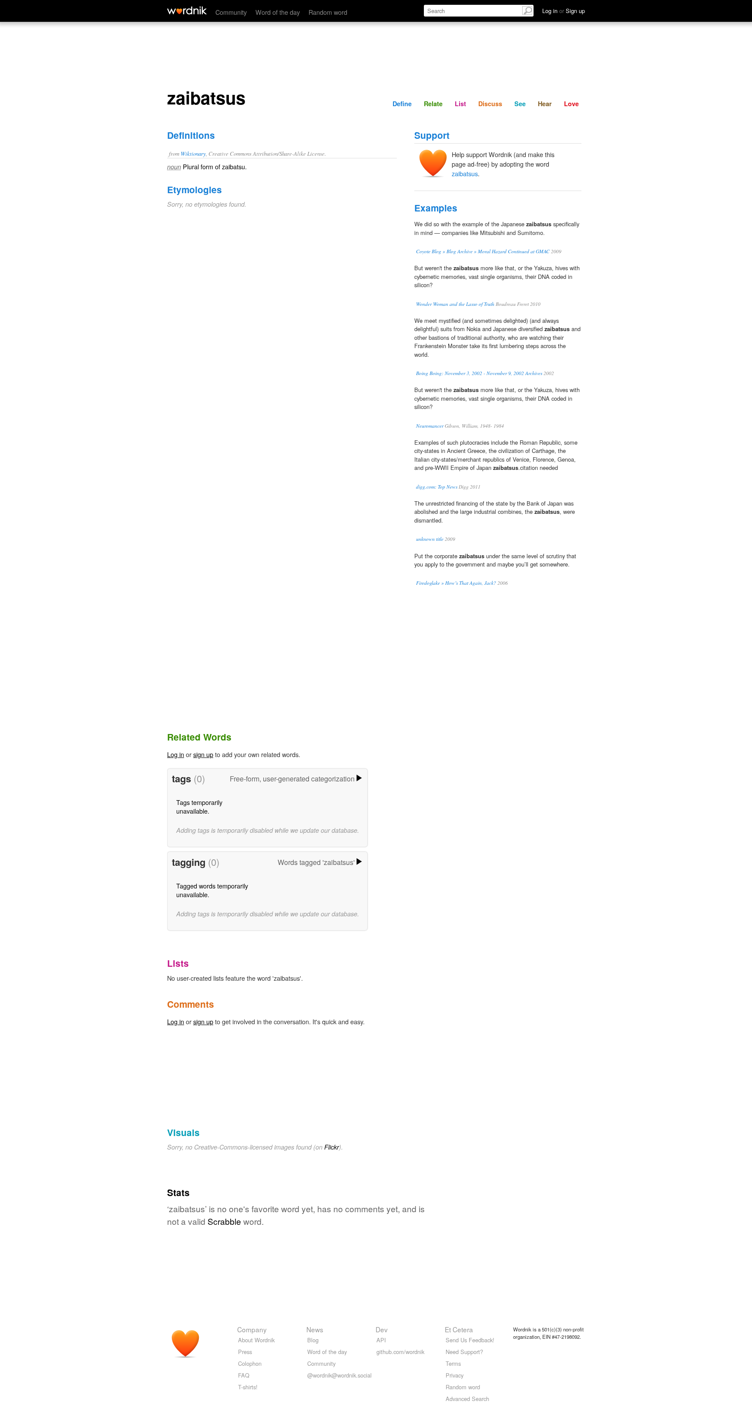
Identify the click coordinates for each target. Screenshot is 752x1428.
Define (402, 103)
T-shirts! (248, 1387)
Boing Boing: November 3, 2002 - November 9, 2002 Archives (479, 373)
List (460, 103)
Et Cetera (459, 1329)
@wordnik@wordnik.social (339, 1375)
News (314, 1329)
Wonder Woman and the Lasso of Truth (455, 304)
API (381, 1340)
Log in (175, 754)
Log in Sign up (563, 11)
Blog (313, 1340)
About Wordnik (256, 1340)
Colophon (250, 1363)
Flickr (331, 1147)
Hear (545, 103)
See (520, 103)
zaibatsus (465, 173)
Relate (433, 103)
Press (245, 1352)
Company (252, 1329)
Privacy (454, 1375)
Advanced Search (467, 1398)
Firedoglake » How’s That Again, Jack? (456, 583)
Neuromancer (429, 425)
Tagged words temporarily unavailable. (212, 890)
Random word (328, 12)
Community (231, 12)
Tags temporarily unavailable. (199, 806)
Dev (382, 1329)
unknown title (429, 539)
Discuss (490, 103)
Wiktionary (193, 153)
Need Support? (464, 1352)
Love (571, 103)
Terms (453, 1363)
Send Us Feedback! (470, 1340)
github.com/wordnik (400, 1352)
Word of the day (277, 12)
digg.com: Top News (436, 486)
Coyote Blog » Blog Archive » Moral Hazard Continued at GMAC (483, 251)
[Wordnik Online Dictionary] (187, 10)
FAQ (243, 1375)
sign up (203, 754)
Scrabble (224, 1221)
